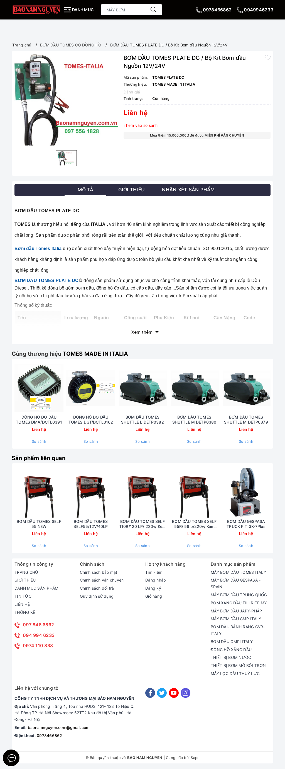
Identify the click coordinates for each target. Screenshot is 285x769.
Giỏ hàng (153, 596)
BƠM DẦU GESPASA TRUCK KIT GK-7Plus (246, 524)
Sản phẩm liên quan (39, 458)
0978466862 (217, 10)
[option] (66, 100)
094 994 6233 (39, 635)
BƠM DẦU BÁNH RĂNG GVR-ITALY (238, 630)
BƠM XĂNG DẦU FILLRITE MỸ (239, 602)
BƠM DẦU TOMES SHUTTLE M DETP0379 (246, 419)
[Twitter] (162, 693)
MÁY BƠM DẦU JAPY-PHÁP (236, 611)
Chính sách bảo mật (98, 572)
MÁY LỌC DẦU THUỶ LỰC (235, 673)
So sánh (39, 441)
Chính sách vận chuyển (102, 580)
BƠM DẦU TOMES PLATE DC (46, 280)
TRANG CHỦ (26, 572)
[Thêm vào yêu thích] (268, 57)
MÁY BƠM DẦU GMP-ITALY (236, 618)
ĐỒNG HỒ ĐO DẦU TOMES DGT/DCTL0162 (90, 419)
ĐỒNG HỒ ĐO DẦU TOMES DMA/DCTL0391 (39, 419)
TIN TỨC (22, 596)
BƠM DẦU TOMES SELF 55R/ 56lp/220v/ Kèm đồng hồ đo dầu (194, 524)
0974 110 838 (38, 645)
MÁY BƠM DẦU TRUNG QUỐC (239, 594)
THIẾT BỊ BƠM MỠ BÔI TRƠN (238, 665)
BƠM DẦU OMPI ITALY (232, 641)
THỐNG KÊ (24, 612)
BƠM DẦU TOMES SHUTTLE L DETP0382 (142, 419)
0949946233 (258, 10)
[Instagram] (185, 693)
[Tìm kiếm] (153, 9)
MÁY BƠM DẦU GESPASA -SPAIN (236, 583)
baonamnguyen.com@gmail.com (59, 727)
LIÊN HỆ (22, 604)
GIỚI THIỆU (25, 580)
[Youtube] (174, 693)
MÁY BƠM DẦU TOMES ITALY (238, 572)
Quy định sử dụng (97, 596)
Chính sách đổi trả (97, 588)
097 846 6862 (38, 624)
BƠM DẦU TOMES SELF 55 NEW (39, 524)
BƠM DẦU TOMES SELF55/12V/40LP (90, 524)
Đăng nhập (155, 580)
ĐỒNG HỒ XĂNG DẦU (231, 649)
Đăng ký (153, 588)
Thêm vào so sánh (141, 125)
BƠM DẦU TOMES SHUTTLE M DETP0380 (194, 419)
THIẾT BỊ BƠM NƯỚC (231, 657)
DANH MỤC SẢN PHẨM (36, 588)
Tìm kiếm (153, 572)
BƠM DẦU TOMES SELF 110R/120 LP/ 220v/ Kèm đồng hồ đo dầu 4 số (142, 524)
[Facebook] (150, 693)
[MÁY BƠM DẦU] (36, 9)
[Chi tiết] (64, 388)
